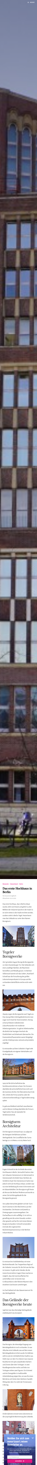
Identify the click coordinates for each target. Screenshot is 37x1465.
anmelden (18, 1461)
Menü (32, 2)
